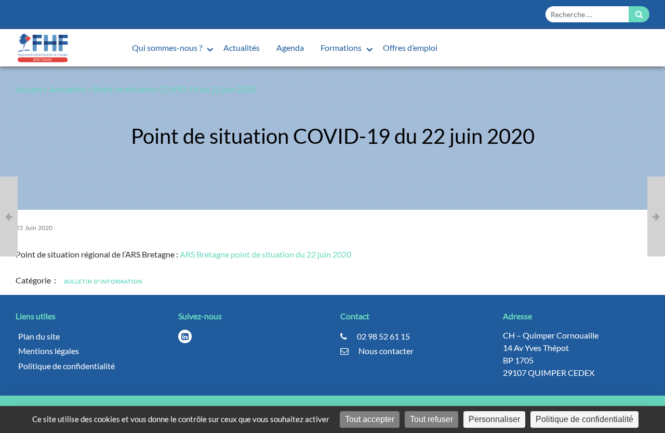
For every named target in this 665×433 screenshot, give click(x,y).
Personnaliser (494, 419)
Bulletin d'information (103, 281)
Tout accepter (369, 419)
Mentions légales (48, 351)
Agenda (290, 47)
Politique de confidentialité (66, 366)
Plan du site (39, 336)
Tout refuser (431, 419)
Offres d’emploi (410, 47)
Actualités (241, 47)
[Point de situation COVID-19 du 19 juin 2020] (9, 216)
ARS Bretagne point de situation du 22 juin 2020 (265, 254)
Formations (342, 47)
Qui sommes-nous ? (168, 47)
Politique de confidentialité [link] (584, 419)
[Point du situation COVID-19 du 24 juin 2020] (656, 216)
